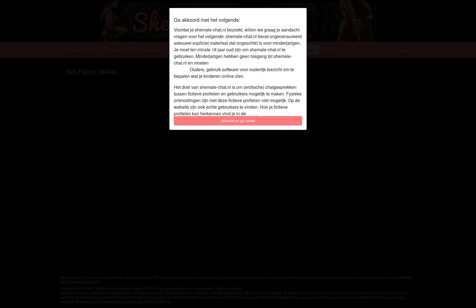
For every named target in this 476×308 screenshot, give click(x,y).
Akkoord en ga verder (238, 120)
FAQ (251, 113)
